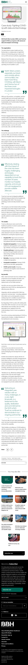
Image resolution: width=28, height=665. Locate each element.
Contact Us (4, 637)
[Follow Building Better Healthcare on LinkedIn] (16, 615)
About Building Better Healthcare (10, 630)
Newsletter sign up (6, 635)
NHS (11, 515)
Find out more (4, 597)
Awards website (5, 639)
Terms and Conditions (7, 643)
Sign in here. (13, 593)
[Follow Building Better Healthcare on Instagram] (12, 615)
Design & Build (24, 515)
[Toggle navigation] (26, 2)
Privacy (3, 646)
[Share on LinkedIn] (7, 449)
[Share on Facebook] (11, 449)
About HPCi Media (6, 633)
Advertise (4, 641)
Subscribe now (9, 553)
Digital (2, 34)
